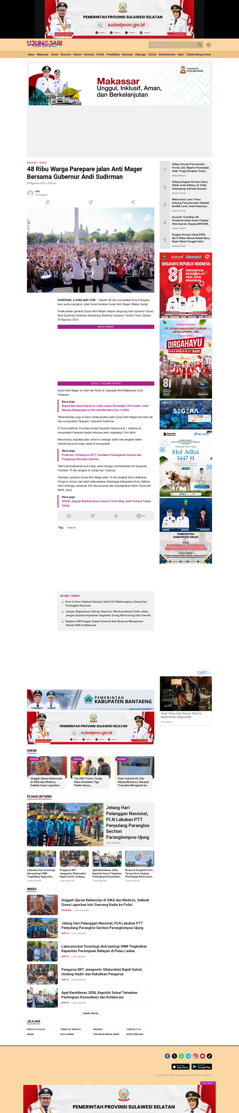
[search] (199, 44)
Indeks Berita (90, 1013)
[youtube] (202, 1056)
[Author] (30, 193)
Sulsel (43, 162)
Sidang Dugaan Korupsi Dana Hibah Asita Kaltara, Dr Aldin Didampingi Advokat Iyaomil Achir (190, 187)
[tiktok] (209, 1056)
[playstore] (201, 1068)
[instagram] (195, 1056)
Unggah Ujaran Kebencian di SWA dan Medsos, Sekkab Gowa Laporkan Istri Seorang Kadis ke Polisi (46, 785)
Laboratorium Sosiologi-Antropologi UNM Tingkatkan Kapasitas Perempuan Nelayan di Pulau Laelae (41, 876)
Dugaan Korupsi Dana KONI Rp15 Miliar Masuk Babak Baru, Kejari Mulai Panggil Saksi (191, 238)
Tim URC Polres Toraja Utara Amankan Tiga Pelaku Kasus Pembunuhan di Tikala (88, 783)
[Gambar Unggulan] (90, 250)
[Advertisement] (119, 131)
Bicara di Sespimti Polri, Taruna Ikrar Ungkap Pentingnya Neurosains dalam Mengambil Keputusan (139, 876)
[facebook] (167, 1056)
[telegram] (188, 1056)
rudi (37, 191)
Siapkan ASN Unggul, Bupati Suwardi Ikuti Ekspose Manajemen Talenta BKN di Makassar (104, 623)
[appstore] (180, 1068)
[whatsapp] (181, 1056)
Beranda (32, 162)
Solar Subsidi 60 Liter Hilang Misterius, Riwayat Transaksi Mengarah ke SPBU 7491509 (133, 783)
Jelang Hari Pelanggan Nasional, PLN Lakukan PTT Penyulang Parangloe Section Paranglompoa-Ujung (127, 822)
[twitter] (174, 1056)
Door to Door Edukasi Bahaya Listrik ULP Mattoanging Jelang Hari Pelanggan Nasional (106, 603)
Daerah (71, 527)
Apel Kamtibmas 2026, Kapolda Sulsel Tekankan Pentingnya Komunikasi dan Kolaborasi (107, 875)
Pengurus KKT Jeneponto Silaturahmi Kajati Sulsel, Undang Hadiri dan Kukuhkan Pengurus (73, 876)
